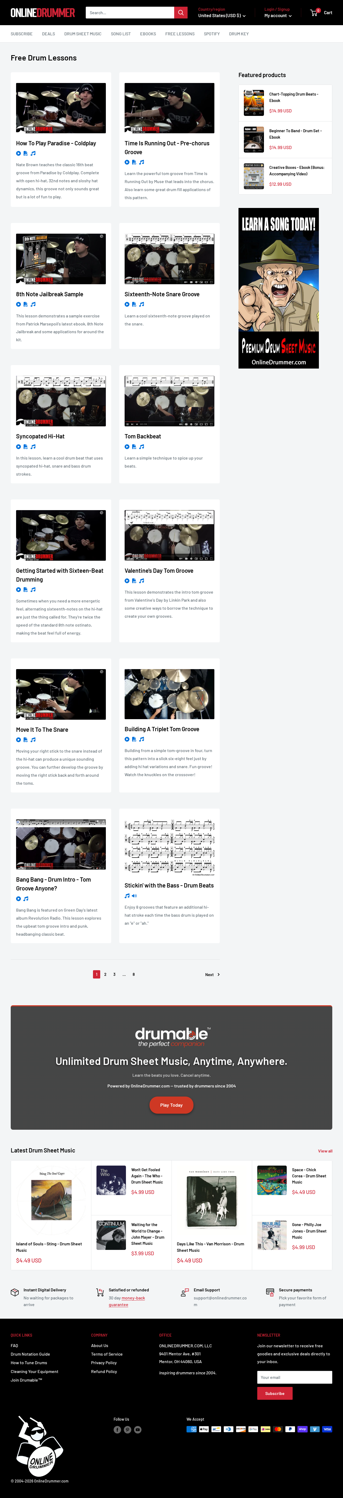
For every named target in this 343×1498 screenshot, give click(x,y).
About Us (99, 1345)
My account (276, 15)
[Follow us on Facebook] (117, 1429)
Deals (48, 33)
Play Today (171, 1105)
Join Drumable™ (26, 1379)
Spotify (212, 33)
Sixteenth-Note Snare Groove (162, 293)
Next (209, 974)
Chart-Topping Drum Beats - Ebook (293, 97)
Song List (121, 33)
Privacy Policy (104, 1362)
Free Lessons (180, 33)
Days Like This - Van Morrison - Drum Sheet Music (210, 1247)
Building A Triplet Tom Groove (162, 728)
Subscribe (22, 33)
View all (325, 1150)
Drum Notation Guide (30, 1353)
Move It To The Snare (42, 729)
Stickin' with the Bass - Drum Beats (169, 885)
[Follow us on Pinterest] (127, 1429)
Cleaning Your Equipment (34, 1371)
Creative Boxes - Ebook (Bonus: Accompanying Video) (297, 170)
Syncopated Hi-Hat (40, 436)
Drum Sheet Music (83, 33)
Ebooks (148, 33)
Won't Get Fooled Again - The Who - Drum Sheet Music (147, 1176)
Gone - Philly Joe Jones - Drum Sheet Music (309, 1230)
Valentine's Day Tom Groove (159, 570)
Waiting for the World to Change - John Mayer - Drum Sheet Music (147, 1234)
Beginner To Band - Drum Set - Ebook (295, 133)
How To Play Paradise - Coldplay (56, 142)
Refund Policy (104, 1371)
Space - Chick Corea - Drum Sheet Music (309, 1176)
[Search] (181, 12)
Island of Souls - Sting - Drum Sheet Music (49, 1247)
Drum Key (239, 33)
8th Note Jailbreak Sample (49, 293)
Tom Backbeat (143, 436)
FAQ (14, 1345)
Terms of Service (107, 1353)
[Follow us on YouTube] (137, 1429)
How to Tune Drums (29, 1362)
